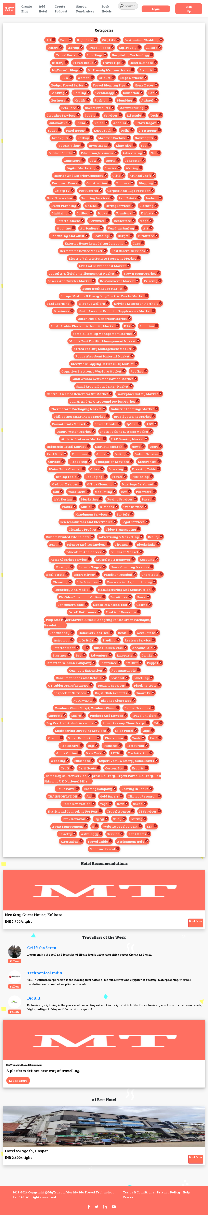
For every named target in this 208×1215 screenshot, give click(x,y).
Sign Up (189, 9)
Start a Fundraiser (85, 8)
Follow (14, 961)
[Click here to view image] (14, 951)
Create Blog (26, 8)
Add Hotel (43, 8)
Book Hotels (107, 8)
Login (156, 9)
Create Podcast (61, 8)
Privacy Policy (168, 1192)
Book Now (196, 921)
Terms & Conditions (138, 1192)
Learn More (18, 1080)
